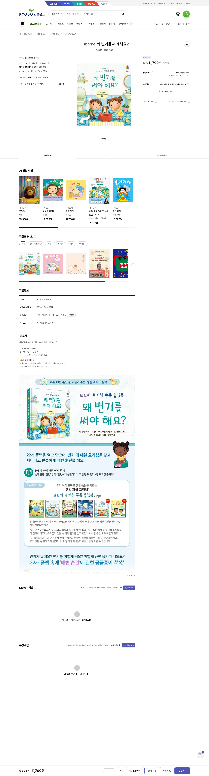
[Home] (20, 34)
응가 (23, 244)
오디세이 (49, 23)
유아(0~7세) (41, 34)
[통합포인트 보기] (153, 72)
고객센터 (187, 4)
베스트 (61, 23)
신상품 (103, 23)
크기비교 (104, 139)
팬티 (49, 244)
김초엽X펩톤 (35, 23)
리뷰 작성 (130, 588)
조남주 (42, 63)
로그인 (153, 4)
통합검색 (55, 14)
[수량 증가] (112, 770)
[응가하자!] (76, 198)
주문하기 (182, 770)
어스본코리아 (24, 71)
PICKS (112, 23)
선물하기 (136, 770)
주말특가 (80, 23)
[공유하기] (187, 44)
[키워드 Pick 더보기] (133, 265)
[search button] (123, 14)
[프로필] (186, 14)
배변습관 (82, 244)
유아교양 (55, 34)
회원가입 (146, 4)
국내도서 (27, 34)
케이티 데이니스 (25, 63)
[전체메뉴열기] (22, 23)
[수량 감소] (105, 770)
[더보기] (131, 23)
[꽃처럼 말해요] (53, 198)
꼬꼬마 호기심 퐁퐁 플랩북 (29, 58)
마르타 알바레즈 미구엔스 (29, 67)
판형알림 (71, 315)
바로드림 (167, 770)
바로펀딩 (92, 23)
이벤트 (70, 23)
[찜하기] (121, 770)
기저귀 (70, 244)
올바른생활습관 (70, 34)
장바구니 (152, 770)
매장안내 (179, 4)
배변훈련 (59, 244)
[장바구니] (177, 13)
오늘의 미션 (158, 24)
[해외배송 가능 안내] (156, 101)
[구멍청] (29, 198)
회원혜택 (161, 4)
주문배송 (171, 4)
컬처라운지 (124, 23)
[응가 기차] (122, 198)
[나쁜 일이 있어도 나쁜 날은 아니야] (99, 200)
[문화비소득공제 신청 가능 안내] (189, 101)
